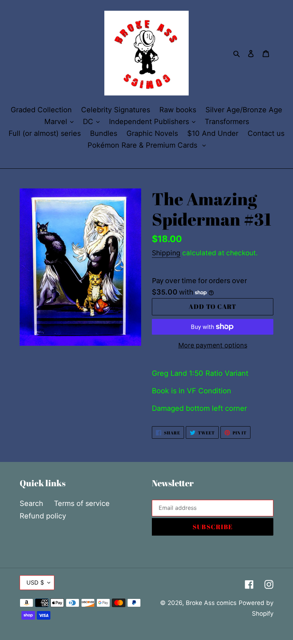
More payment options (212, 345)
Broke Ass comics (211, 602)
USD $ (35, 582)
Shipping (166, 253)
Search (31, 503)
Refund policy (43, 516)
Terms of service (82, 503)
